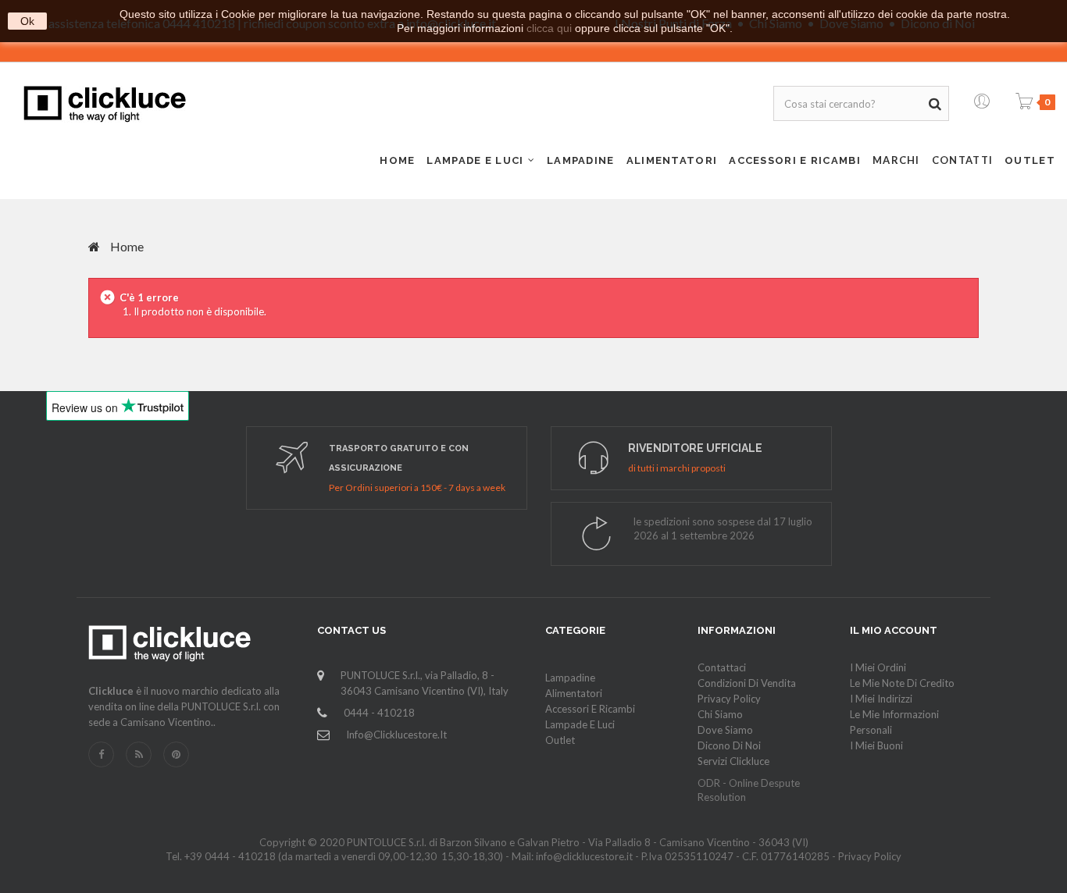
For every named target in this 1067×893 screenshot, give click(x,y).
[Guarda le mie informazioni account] (981, 98)
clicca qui (549, 28)
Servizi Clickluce (733, 761)
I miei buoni (876, 745)
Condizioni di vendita (747, 683)
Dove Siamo (725, 730)
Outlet (560, 740)
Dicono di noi (729, 745)
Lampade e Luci (580, 724)
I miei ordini (878, 667)
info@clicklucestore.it (396, 734)
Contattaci (722, 667)
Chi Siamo (720, 714)
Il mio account (893, 630)
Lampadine (570, 677)
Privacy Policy (729, 698)
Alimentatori (573, 693)
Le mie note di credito (902, 683)
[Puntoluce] (104, 104)
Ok (27, 21)
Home (126, 246)
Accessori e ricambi (590, 709)
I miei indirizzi (881, 698)
